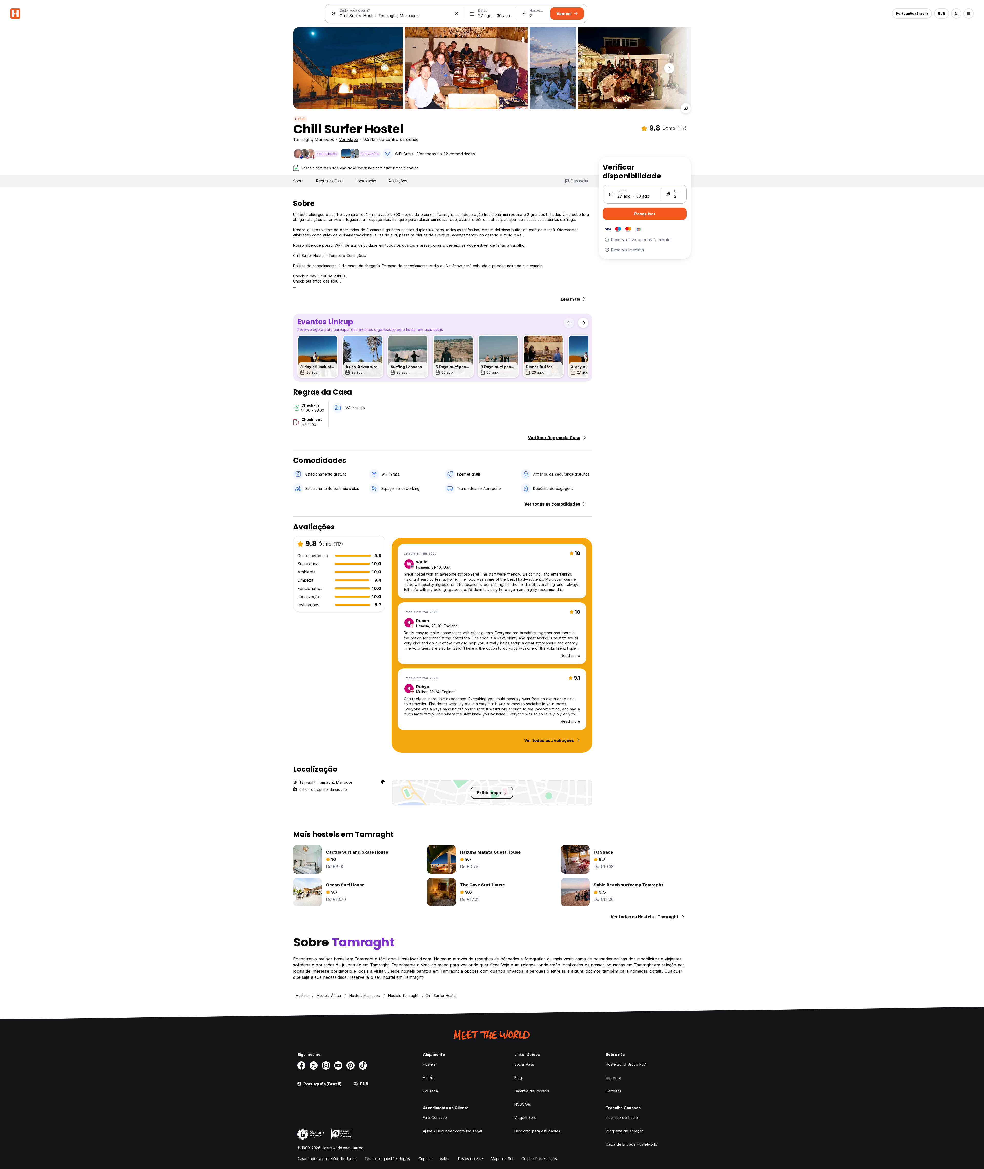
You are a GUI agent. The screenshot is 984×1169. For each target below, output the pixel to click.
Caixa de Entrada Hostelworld (631, 1144)
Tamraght (302, 139)
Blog (518, 1077)
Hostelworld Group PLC (626, 1064)
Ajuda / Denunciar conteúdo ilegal (452, 1131)
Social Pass (524, 1064)
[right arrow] (583, 323)
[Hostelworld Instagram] (326, 1065)
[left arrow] (569, 323)
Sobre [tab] (298, 181)
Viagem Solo (525, 1117)
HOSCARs (522, 1104)
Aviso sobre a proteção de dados (326, 1158)
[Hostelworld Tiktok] (363, 1065)
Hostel (300, 119)
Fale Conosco (435, 1117)
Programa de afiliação (625, 1131)
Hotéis (428, 1077)
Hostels (429, 1064)
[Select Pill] (956, 13)
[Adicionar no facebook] (301, 1065)
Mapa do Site (502, 1158)
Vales (444, 1158)
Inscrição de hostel (622, 1117)
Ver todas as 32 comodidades (446, 153)
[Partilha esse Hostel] (686, 108)
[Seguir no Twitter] (314, 1065)
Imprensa (613, 1077)
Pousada (430, 1091)
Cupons (425, 1158)
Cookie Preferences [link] (539, 1158)
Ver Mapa (348, 139)
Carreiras (613, 1091)
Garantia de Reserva (532, 1091)
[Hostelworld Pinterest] (350, 1065)
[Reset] (456, 13)
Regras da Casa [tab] (329, 181)
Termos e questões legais (387, 1158)
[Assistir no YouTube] (338, 1065)
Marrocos (324, 139)
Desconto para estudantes (537, 1131)
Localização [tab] (366, 181)
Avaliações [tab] (397, 181)
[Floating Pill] (669, 68)
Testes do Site (470, 1158)
